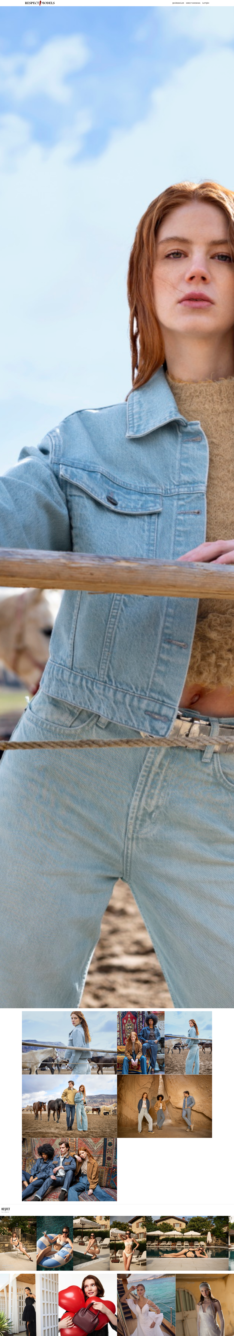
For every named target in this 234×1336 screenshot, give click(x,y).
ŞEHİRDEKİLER (178, 3)
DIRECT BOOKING (193, 3)
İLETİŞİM (205, 3)
